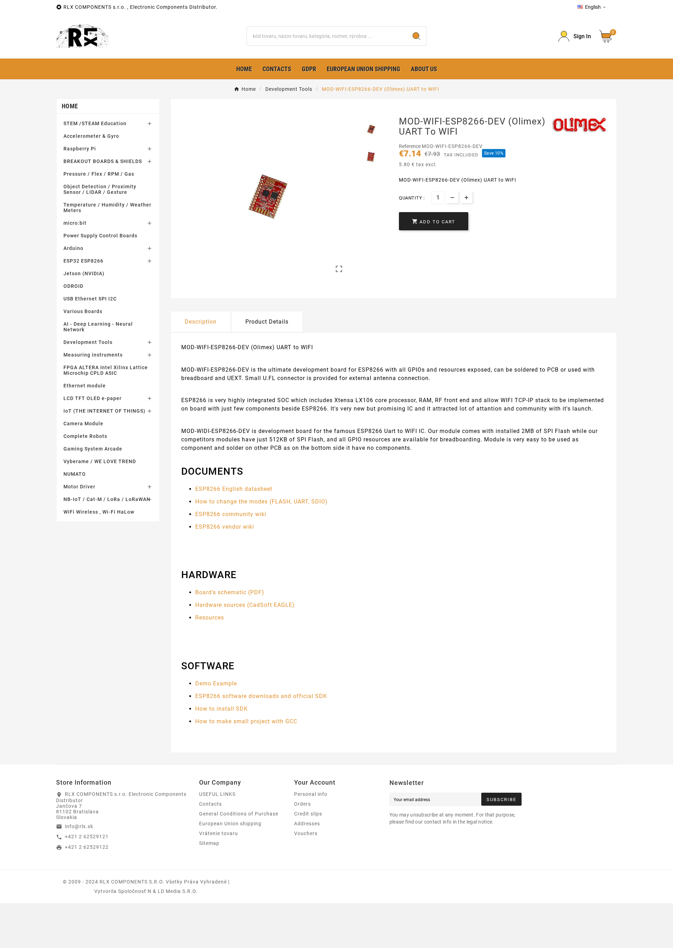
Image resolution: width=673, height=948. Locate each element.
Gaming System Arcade (92, 449)
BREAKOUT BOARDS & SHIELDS (102, 161)
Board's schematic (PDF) (229, 592)
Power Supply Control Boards (100, 235)
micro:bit (75, 223)
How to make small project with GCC (246, 721)
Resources (209, 617)
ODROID (73, 286)
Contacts (210, 804)
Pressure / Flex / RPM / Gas (98, 174)
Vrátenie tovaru (218, 833)
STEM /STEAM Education (95, 123)
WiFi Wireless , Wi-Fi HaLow (98, 512)
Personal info (310, 794)
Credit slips (308, 814)
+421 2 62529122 (87, 847)
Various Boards (82, 311)
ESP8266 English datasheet (233, 489)
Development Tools (88, 342)
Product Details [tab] (266, 321)
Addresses (307, 823)
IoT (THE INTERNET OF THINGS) (104, 411)
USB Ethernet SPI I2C (90, 299)
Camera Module (83, 423)
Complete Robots (85, 436)
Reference (410, 146)
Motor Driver (79, 486)
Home (70, 106)
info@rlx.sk (79, 826)
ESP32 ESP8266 (83, 261)
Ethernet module (84, 385)
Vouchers (306, 833)
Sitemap (209, 843)
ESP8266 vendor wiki (224, 526)
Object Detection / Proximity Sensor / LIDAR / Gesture (99, 189)
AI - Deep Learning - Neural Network (98, 326)
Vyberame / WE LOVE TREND (99, 461)
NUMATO (74, 474)
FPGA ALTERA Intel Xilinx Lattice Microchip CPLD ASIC (105, 370)
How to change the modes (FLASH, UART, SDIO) (261, 501)
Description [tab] (201, 321)
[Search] (416, 36)
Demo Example (216, 683)
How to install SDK (221, 708)
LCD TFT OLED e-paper (92, 398)
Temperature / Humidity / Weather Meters (107, 207)
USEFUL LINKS (217, 794)
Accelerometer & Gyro (91, 136)
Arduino (73, 248)
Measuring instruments (93, 355)
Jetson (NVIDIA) (83, 273)
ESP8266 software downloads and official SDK (261, 696)
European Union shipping (230, 823)
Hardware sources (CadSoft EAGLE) (245, 605)
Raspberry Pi (79, 148)
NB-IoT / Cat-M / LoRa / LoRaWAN (106, 499)
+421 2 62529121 (87, 836)
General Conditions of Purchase (238, 814)
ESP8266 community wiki (230, 514)
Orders (302, 804)
